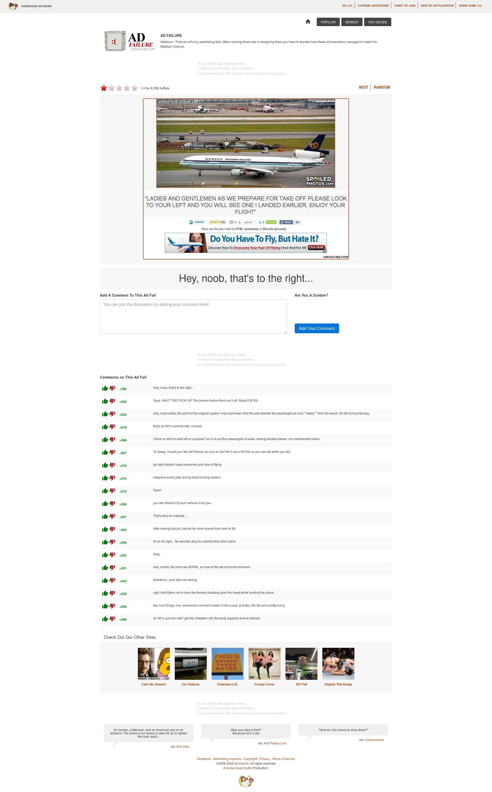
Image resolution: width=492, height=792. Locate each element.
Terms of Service (283, 758)
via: (173, 746)
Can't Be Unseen (153, 684)
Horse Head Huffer (239, 768)
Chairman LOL (227, 684)
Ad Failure (241, 763)
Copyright (250, 758)
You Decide (377, 22)
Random (382, 87)
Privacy (265, 758)
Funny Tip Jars (405, 5)
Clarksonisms (374, 739)
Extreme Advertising (373, 5)
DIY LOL (347, 5)
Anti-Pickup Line (275, 743)
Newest (351, 22)
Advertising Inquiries (227, 758)
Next (363, 87)
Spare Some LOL (470, 5)
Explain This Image (338, 684)
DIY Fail (301, 684)
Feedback (204, 758)
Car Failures (191, 684)
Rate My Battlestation (437, 5)
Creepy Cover (264, 684)
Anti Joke (182, 746)
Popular (328, 22)
